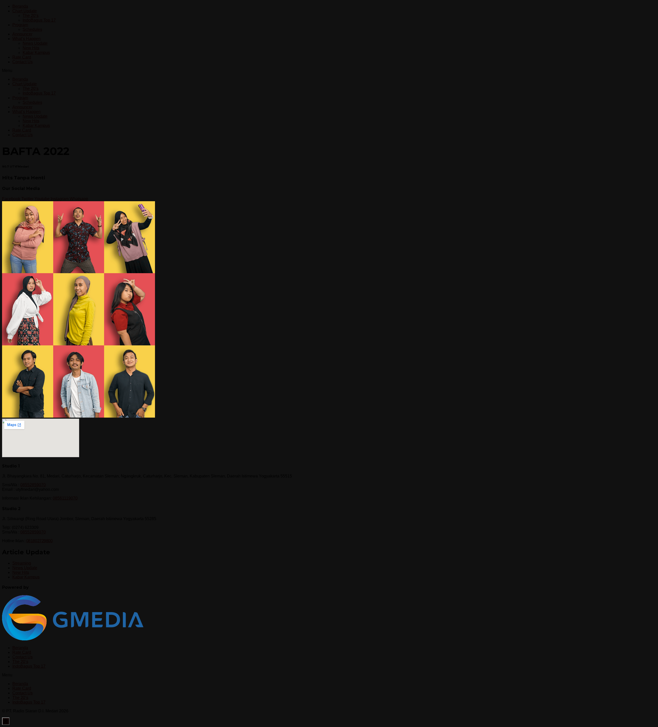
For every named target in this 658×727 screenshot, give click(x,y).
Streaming (21, 563)
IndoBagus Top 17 (39, 20)
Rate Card (21, 57)
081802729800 (39, 541)
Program (20, 25)
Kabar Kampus (36, 52)
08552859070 (33, 485)
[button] (329, 70)
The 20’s (31, 15)
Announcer (22, 34)
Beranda (20, 6)
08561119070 (65, 498)
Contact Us (22, 62)
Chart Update (24, 11)
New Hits (31, 48)
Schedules (32, 29)
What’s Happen (26, 38)
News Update (35, 43)
